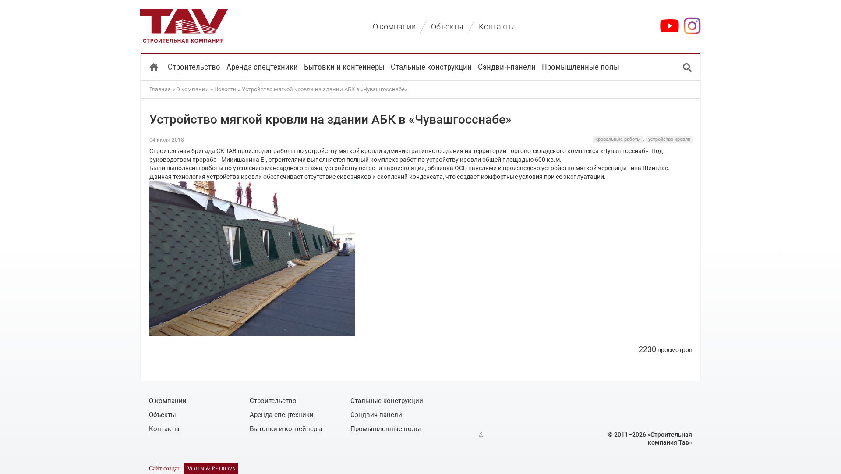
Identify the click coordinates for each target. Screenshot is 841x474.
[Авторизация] (481, 434)
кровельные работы (618, 139)
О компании (192, 89)
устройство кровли (669, 139)
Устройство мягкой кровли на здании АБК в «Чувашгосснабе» (324, 89)
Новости (225, 89)
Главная (160, 89)
